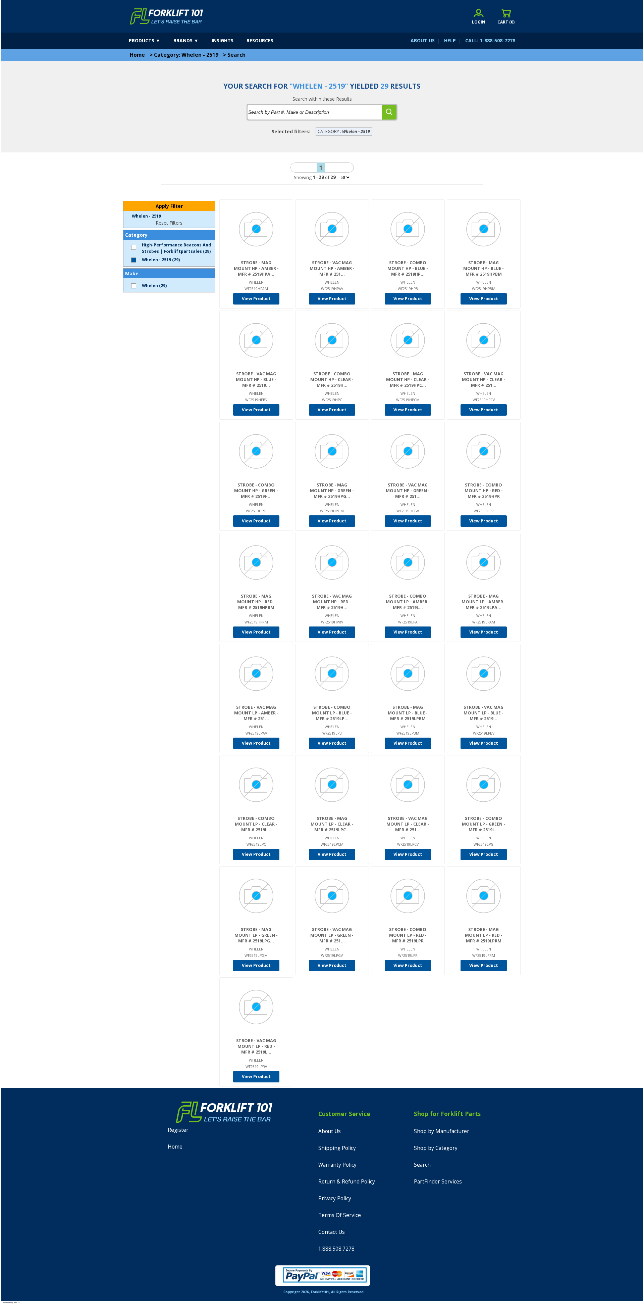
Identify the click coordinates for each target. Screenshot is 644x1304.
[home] (166, 16)
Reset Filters (169, 223)
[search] (389, 112)
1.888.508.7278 (336, 1248)
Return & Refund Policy (346, 1181)
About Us (329, 1131)
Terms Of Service (339, 1215)
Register (178, 1129)
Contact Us (331, 1232)
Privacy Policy (334, 1198)
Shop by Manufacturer (441, 1131)
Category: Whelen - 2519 (186, 54)
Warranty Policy (337, 1164)
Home (137, 54)
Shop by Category (436, 1148)
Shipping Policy (337, 1148)
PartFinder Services (438, 1181)
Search (236, 54)
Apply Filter (169, 206)
